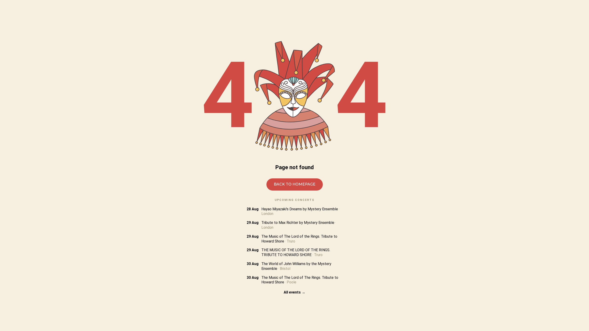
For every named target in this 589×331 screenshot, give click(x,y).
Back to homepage (294, 184)
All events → (294, 292)
